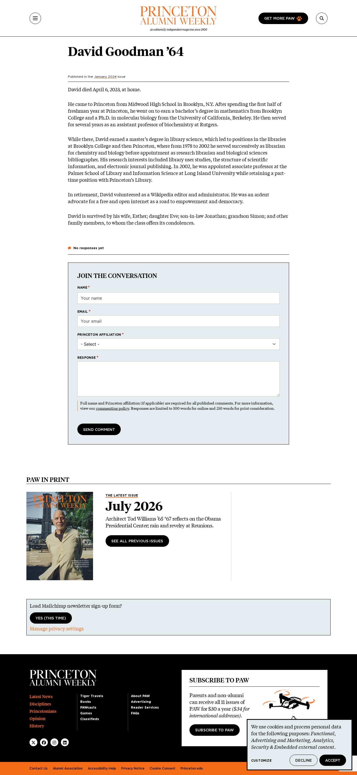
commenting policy (112, 408)
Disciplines (40, 704)
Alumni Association (68, 768)
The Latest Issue (122, 495)
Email (82, 311)
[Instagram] (54, 742)
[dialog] (299, 745)
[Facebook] (44, 742)
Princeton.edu (192, 768)
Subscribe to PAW (214, 730)
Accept (332, 760)
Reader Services (145, 707)
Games (86, 713)
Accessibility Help (102, 768)
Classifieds (89, 719)
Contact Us (39, 768)
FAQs (135, 713)
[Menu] (35, 18)
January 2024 (105, 76)
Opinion (37, 718)
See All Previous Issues (137, 541)
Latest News (41, 696)
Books (85, 701)
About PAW (140, 696)
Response (86, 357)
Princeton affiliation (99, 334)
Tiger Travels (91, 696)
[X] (33, 742)
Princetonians (43, 711)
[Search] (321, 18)
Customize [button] (261, 760)
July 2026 (134, 506)
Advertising (141, 701)
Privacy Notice (133, 768)
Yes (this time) (51, 618)
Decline (303, 760)
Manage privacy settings (57, 628)
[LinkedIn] (65, 742)
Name (82, 287)
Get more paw (279, 18)
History (37, 725)
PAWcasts (88, 707)
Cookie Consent (162, 768)
